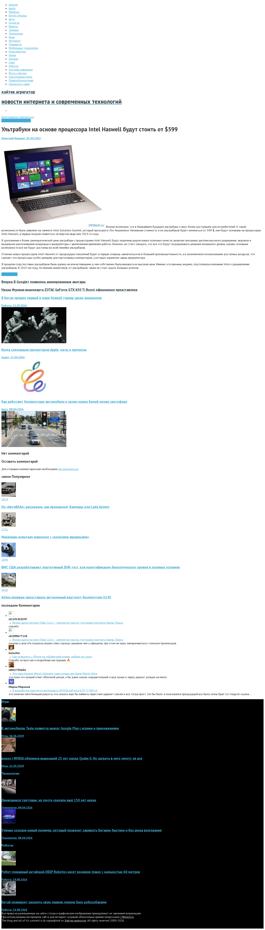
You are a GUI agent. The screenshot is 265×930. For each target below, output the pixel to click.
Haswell (6, 274)
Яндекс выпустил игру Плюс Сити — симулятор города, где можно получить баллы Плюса (67, 622)
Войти (5, 117)
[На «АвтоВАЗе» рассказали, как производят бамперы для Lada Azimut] (8, 495)
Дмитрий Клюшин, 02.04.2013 (21, 138)
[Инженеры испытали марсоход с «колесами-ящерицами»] (8, 526)
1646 (4, 559)
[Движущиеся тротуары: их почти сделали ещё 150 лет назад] (8, 792)
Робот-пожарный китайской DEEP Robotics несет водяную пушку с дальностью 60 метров (70, 872)
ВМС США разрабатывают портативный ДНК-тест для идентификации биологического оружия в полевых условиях (90, 567)
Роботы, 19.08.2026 (14, 879)
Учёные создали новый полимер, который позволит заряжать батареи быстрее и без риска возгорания (81, 830)
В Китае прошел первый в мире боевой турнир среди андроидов (51, 298)
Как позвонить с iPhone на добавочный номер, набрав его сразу (52, 656)
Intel (14, 274)
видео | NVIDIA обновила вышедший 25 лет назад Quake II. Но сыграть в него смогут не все (71, 758)
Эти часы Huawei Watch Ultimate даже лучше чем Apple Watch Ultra (54, 673)
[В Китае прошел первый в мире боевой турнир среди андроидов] (33, 342)
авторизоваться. (68, 469)
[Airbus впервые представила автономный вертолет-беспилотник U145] (8, 586)
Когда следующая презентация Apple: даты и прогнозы (44, 350)
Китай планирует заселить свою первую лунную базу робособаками (54, 902)
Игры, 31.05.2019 (12, 766)
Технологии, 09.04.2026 (16, 807)
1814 (4, 499)
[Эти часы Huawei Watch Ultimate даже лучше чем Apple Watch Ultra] (11, 666)
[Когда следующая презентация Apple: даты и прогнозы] (33, 394)
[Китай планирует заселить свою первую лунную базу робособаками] (8, 894)
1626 (4, 590)
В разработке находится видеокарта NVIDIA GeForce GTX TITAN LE (55, 690)
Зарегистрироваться (21, 117)
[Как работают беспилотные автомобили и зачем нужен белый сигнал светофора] (33, 446)
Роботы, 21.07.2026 (14, 305)
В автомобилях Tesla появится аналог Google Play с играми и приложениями (60, 728)
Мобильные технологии (16, 120)
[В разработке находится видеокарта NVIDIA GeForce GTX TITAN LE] (11, 683)
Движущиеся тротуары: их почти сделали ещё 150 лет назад (48, 800)
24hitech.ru (127, 917)
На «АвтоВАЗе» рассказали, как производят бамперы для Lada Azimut (55, 507)
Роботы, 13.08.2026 (14, 909)
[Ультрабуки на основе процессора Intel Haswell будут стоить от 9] (53, 226)
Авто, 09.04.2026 (12, 409)
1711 (4, 529)
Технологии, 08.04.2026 (16, 838)
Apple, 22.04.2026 (13, 357)
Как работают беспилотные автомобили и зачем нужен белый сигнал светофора (64, 401)
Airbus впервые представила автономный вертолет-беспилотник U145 (56, 597)
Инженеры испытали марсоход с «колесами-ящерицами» (45, 537)
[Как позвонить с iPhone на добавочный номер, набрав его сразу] (11, 649)
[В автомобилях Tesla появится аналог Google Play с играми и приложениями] (8, 720)
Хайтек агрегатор (75, 920)
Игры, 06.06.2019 (12, 736)
